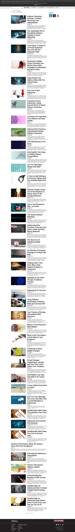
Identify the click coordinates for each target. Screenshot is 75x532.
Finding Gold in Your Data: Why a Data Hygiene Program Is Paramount (35, 266)
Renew (19, 529)
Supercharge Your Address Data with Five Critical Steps (36, 80)
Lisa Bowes (30, 378)
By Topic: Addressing (16, 12)
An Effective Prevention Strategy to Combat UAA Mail (36, 252)
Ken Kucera (30, 218)
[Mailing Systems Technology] (15, 521)
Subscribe (19, 526)
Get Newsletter (20, 527)
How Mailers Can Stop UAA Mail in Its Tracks (35, 376)
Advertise (13, 526)
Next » (32, 513)
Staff (29, 122)
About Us (13, 527)
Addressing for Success (36, 290)
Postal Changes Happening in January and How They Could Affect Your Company (35, 363)
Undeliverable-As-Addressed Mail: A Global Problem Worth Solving (37, 488)
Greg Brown (30, 38)
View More (44, 28)
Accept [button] (36, 4)
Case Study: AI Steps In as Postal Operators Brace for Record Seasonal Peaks (36, 49)
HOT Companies (41, 7)
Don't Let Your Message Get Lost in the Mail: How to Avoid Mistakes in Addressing (37, 400)
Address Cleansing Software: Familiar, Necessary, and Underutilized (34, 19)
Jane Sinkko (30, 340)
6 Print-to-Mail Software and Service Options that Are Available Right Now (36, 178)
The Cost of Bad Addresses (33, 91)
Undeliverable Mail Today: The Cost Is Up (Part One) (37, 433)
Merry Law (30, 317)
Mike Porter (30, 168)
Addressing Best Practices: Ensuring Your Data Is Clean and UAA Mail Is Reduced (36, 228)
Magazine (34, 7)
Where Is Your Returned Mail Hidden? (36, 326)
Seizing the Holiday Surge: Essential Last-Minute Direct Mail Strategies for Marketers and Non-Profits (36, 65)
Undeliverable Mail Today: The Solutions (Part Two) (37, 411)
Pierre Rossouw (34, 424)
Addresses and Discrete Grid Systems (36, 422)
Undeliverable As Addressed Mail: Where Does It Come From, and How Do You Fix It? (36, 501)
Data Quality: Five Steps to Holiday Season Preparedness (36, 154)
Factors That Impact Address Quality (35, 466)
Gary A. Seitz (30, 270)
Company (13, 524)
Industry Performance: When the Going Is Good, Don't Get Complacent (27, 445)
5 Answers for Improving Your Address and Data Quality (36, 119)
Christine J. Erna (31, 291)
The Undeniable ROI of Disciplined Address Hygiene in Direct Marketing (35, 34)
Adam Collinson (30, 305)
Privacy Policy (36, 1)
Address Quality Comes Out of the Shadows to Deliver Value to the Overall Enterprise (36, 193)
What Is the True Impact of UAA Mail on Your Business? (36, 337)
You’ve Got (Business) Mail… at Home (35, 205)
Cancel (19, 530)
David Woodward (31, 53)
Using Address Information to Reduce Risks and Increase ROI (36, 302)
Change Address (20, 528)
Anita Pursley (30, 283)
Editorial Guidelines (14, 528)
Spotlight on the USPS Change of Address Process (35, 280)
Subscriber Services (22, 524)
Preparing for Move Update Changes (34, 350)
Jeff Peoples (30, 352)
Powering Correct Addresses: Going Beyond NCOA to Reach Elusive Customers (36, 104)
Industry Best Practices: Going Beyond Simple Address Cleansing (36, 131)
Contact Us (13, 530)
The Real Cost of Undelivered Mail (33, 241)
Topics (56, 7)
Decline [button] (39, 4)
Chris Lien (30, 145)
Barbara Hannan (30, 197)
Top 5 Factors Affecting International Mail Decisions (36, 314)
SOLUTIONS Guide (50, 7)
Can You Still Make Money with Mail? (34, 166)
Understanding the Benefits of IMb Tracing (36, 476)
